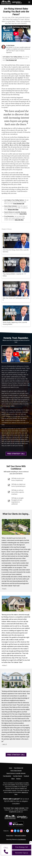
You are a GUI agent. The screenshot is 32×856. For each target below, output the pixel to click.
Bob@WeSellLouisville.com (16, 812)
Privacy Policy (9, 835)
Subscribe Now (19, 220)
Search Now (23, 214)
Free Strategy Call (11, 60)
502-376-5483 (8, 801)
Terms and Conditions (20, 835)
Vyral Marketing (22, 839)
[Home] (11, 2)
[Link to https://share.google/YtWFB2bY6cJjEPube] (27, 830)
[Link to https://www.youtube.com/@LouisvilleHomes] (12, 830)
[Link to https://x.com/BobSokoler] (24, 830)
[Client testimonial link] (16, 527)
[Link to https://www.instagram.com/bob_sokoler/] (21, 830)
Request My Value (13, 209)
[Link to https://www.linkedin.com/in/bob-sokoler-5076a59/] (18, 830)
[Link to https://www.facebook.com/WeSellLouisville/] (15, 830)
